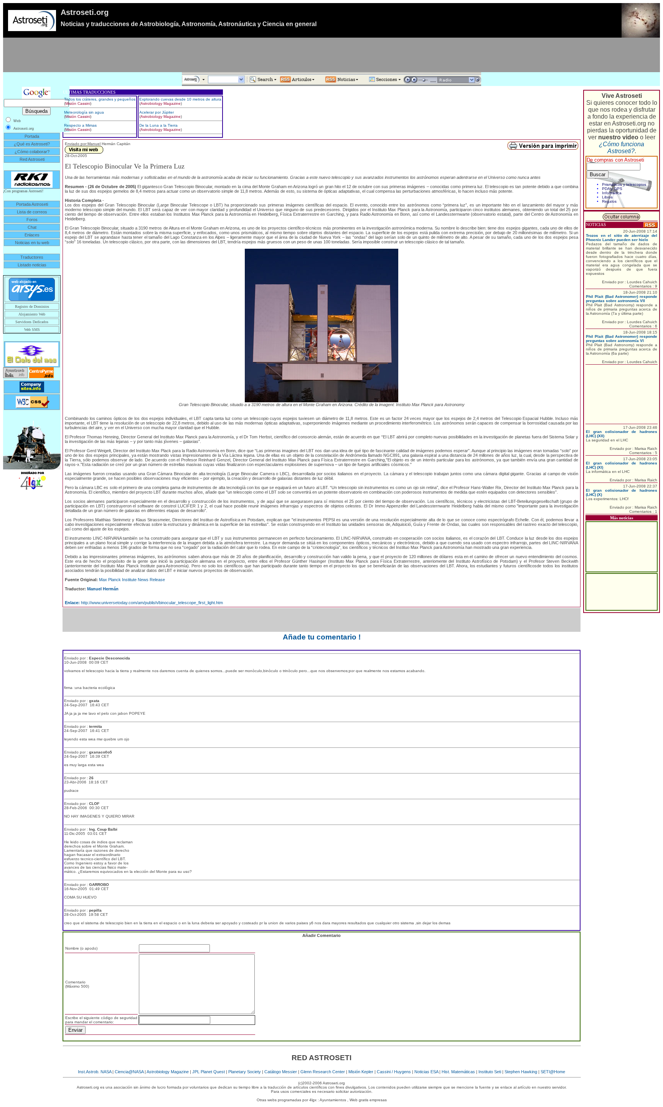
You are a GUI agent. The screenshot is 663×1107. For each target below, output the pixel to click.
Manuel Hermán (103, 589)
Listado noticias (32, 265)
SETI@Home (553, 1071)
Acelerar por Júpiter (156, 112)
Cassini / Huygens (394, 1071)
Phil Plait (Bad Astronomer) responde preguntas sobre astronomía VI (621, 338)
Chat (32, 227)
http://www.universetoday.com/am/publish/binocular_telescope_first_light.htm (144, 602)
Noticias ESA (426, 1071)
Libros (607, 197)
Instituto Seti (489, 1071)
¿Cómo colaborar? (32, 151)
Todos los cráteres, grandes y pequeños (99, 99)
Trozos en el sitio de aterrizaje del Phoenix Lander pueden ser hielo (621, 237)
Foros (32, 219)
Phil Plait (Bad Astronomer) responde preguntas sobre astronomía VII (621, 298)
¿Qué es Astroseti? (32, 144)
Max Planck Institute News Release (132, 579)
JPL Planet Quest (208, 1071)
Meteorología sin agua (84, 112)
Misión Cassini (77, 103)
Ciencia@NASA (129, 1071)
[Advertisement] (331, 55)
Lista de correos (32, 212)
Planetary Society (244, 1071)
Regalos (609, 201)
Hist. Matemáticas (458, 1071)
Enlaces (32, 235)
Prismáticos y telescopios (624, 184)
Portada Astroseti (32, 204)
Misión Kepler (360, 1071)
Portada (32, 136)
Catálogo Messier (280, 1071)
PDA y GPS (612, 189)
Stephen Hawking (521, 1071)
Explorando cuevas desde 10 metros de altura (180, 99)
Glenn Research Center (322, 1071)
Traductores (31, 257)
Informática (612, 193)
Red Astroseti (32, 159)
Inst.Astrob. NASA (94, 1071)
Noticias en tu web (32, 242)
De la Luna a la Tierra (158, 125)
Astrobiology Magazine (160, 103)
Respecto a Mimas (80, 125)
